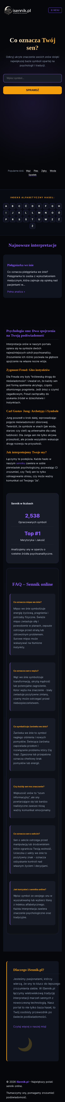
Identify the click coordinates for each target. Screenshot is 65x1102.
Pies (36, 170)
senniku (20, 463)
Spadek (33, 174)
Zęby (44, 170)
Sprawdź (32, 90)
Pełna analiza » (16, 291)
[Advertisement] (32, 131)
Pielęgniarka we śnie (20, 265)
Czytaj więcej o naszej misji (29, 1026)
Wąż (28, 170)
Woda (53, 170)
